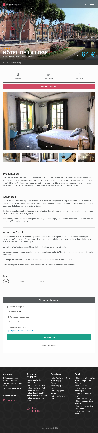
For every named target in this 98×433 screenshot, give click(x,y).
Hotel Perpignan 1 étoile (60, 378)
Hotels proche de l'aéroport (34, 381)
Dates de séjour (17, 306)
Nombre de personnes (19, 317)
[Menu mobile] (92, 5)
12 (70, 146)
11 (66, 146)
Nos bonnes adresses (12, 388)
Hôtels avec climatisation (85, 378)
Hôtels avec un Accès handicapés (83, 389)
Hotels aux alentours (35, 390)
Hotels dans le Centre (36, 393)
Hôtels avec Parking (83, 398)
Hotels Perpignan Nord (36, 385)
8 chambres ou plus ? (16, 327)
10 (62, 146)
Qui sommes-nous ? (11, 378)
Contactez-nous (11, 400)
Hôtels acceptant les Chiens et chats (83, 381)
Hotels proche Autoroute (37, 395)
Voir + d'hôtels (49, 346)
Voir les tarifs (49, 337)
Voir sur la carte (49, 87)
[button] (86, 4)
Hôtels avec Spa (81, 385)
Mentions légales (10, 380)
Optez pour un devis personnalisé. (21, 330)
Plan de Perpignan (37, 409)
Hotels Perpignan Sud (36, 387)
